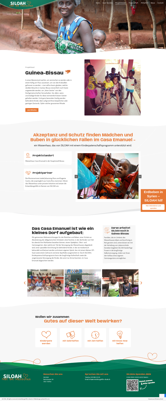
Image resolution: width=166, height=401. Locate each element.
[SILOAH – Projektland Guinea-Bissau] (108, 176)
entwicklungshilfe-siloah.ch (26, 399)
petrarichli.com (45, 399)
